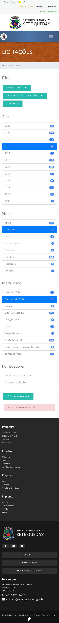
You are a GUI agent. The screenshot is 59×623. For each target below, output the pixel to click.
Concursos (6, 460)
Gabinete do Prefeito (10, 436)
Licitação (5, 485)
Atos (4, 481)
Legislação (6, 439)
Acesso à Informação (28, 6)
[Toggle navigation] (51, 36)
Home (5, 66)
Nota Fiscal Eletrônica (10, 488)
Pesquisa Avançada (19, 396)
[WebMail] (22, 546)
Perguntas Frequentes (30, 571)
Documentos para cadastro (18, 376)
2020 (12, 104)
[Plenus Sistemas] (29, 619)
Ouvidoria (41, 6)
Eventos (5, 502)
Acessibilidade (51, 6)
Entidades (6, 457)
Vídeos (4, 512)
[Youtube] (13, 546)
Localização (30, 563)
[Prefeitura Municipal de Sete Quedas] (29, 22)
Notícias (5, 509)
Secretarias (6, 443)
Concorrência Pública (24, 96)
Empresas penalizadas (15, 382)
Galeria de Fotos (8, 506)
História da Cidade (9, 433)
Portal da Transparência (48, 11)
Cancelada (16, 88)
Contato (30, 555)
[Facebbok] (5, 546)
